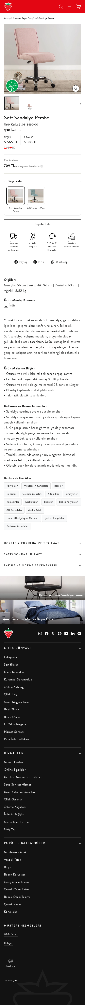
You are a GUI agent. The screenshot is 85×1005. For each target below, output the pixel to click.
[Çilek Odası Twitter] (53, 633)
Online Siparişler (15, 769)
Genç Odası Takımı (16, 881)
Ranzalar (11, 494)
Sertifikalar (11, 664)
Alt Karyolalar (14, 510)
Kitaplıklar (53, 494)
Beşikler (48, 502)
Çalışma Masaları (32, 494)
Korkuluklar (31, 502)
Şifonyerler (72, 494)
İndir (11, 305)
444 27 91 (11, 934)
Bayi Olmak (11, 709)
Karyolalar (12, 486)
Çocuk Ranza (13, 904)
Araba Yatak (35, 510)
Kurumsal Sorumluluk (18, 679)
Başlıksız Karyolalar (17, 526)
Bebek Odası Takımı (17, 896)
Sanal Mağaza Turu (16, 702)
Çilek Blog (10, 694)
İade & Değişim (14, 814)
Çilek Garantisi (13, 799)
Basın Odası (12, 716)
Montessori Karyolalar (36, 486)
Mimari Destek (13, 762)
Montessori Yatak (15, 852)
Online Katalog (14, 686)
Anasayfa (8, 18)
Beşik (7, 867)
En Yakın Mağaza (15, 724)
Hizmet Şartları (14, 731)
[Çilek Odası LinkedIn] (73, 633)
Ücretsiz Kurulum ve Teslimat (31, 543)
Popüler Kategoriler (24, 843)
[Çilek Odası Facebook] (46, 633)
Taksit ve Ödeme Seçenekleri (31, 565)
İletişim (8, 942)
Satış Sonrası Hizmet (23, 554)
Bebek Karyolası (14, 874)
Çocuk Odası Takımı (17, 889)
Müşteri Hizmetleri (23, 926)
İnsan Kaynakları (15, 672)
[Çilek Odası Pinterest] (59, 633)
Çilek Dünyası (17, 648)
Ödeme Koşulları (15, 806)
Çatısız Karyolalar (54, 518)
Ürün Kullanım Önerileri (19, 792)
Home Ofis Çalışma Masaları (22, 518)
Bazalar (58, 486)
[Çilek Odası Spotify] (79, 633)
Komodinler (13, 502)
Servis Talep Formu (16, 821)
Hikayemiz (10, 657)
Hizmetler (14, 753)
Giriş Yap (10, 829)
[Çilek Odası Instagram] (40, 633)
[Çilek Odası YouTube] (66, 633)
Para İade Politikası (16, 739)
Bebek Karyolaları (68, 502)
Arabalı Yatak (12, 859)
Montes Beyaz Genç (23, 18)
